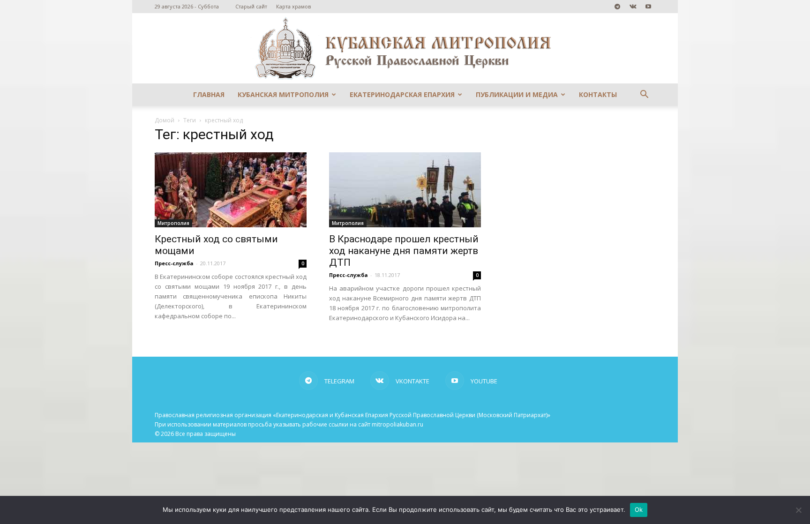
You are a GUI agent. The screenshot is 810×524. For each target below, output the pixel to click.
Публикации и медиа (517, 94)
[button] (644, 95)
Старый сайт (251, 6)
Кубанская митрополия (283, 94)
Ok (639, 509)
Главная (209, 94)
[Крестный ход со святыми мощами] (231, 189)
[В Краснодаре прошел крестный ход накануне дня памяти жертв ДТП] (405, 189)
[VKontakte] (633, 6)
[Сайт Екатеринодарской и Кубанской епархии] (405, 48)
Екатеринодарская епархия (402, 94)
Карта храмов (293, 6)
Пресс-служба (174, 263)
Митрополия (173, 223)
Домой (164, 120)
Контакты (598, 94)
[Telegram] (617, 6)
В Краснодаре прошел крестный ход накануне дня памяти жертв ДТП (404, 250)
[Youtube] (648, 6)
